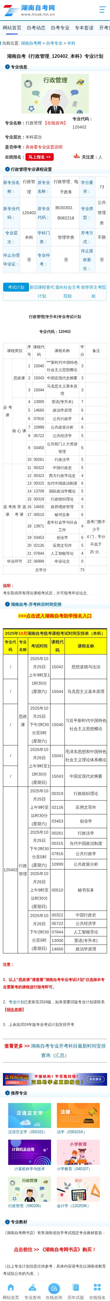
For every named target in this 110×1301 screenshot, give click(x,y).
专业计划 (16, 1002)
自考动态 (36, 27)
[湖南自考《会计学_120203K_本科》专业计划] (78, 1189)
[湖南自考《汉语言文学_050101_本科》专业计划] (29, 1115)
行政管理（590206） (25, 1206)
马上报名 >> (39, 157)
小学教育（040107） (74, 1169)
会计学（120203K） (74, 1206)
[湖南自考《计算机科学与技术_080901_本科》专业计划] (29, 1152)
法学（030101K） (72, 1132)
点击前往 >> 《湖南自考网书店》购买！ (55, 1249)
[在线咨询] (54, 1286)
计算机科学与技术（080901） (29, 1171)
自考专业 (60, 27)
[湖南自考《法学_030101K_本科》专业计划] (78, 1115)
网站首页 (12, 27)
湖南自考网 (31, 43)
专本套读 (84, 27)
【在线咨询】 (55, 123)
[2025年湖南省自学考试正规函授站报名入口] (55, 1084)
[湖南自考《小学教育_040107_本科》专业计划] (78, 1152)
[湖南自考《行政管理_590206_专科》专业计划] (29, 1189)
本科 (71, 43)
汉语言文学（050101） (27, 1132)
